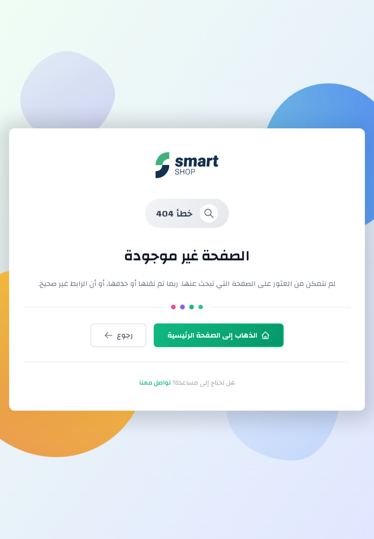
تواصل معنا (155, 383)
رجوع (125, 335)
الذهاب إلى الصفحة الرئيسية (212, 335)
